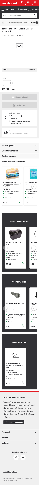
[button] (34, 187)
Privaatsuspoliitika (10, 472)
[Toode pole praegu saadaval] (23, 383)
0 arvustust (20, 35)
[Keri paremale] (37, 22)
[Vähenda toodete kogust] (4, 83)
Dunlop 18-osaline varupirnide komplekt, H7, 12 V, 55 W (12, 184)
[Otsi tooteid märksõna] (34, 15)
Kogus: (4, 79)
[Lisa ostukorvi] (20, 202)
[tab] (22, 9)
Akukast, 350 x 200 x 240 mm (15, 243)
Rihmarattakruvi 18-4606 (15, 303)
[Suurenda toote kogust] (10, 83)
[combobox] (17, 15)
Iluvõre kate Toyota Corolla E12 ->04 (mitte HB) (14, 365)
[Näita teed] (3, 23)
